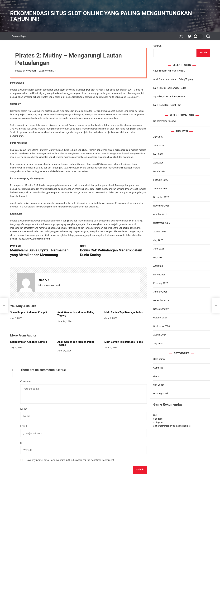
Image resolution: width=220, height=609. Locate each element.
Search (157, 45)
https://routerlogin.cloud (49, 285)
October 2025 (160, 214)
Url (21, 443)
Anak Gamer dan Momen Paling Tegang (173, 79)
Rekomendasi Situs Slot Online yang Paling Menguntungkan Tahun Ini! (101, 16)
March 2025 (159, 274)
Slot (155, 415)
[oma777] (26, 282)
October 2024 (160, 317)
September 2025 (161, 223)
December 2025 (161, 197)
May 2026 (158, 154)
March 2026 (159, 171)
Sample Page (19, 36)
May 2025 (158, 257)
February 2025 (160, 283)
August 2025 (159, 231)
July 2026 (158, 137)
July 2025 (158, 240)
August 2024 (159, 334)
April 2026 (158, 162)
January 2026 (160, 188)
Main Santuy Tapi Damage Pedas (123, 312)
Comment (25, 381)
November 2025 (161, 205)
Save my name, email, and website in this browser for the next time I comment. (70, 460)
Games (156, 376)
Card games (159, 359)
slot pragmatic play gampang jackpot (172, 426)
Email (23, 426)
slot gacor (59, 89)
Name (23, 409)
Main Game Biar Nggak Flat (167, 105)
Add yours (61, 370)
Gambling (158, 367)
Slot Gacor (158, 385)
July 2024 (158, 343)
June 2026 (158, 145)
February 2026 (160, 180)
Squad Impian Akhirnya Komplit (28, 312)
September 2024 (161, 326)
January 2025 (160, 291)
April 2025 (158, 266)
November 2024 (161, 309)
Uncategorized (160, 393)
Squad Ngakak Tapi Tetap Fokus (169, 96)
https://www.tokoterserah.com (34, 238)
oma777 (51, 70)
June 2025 (158, 248)
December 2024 (161, 300)
